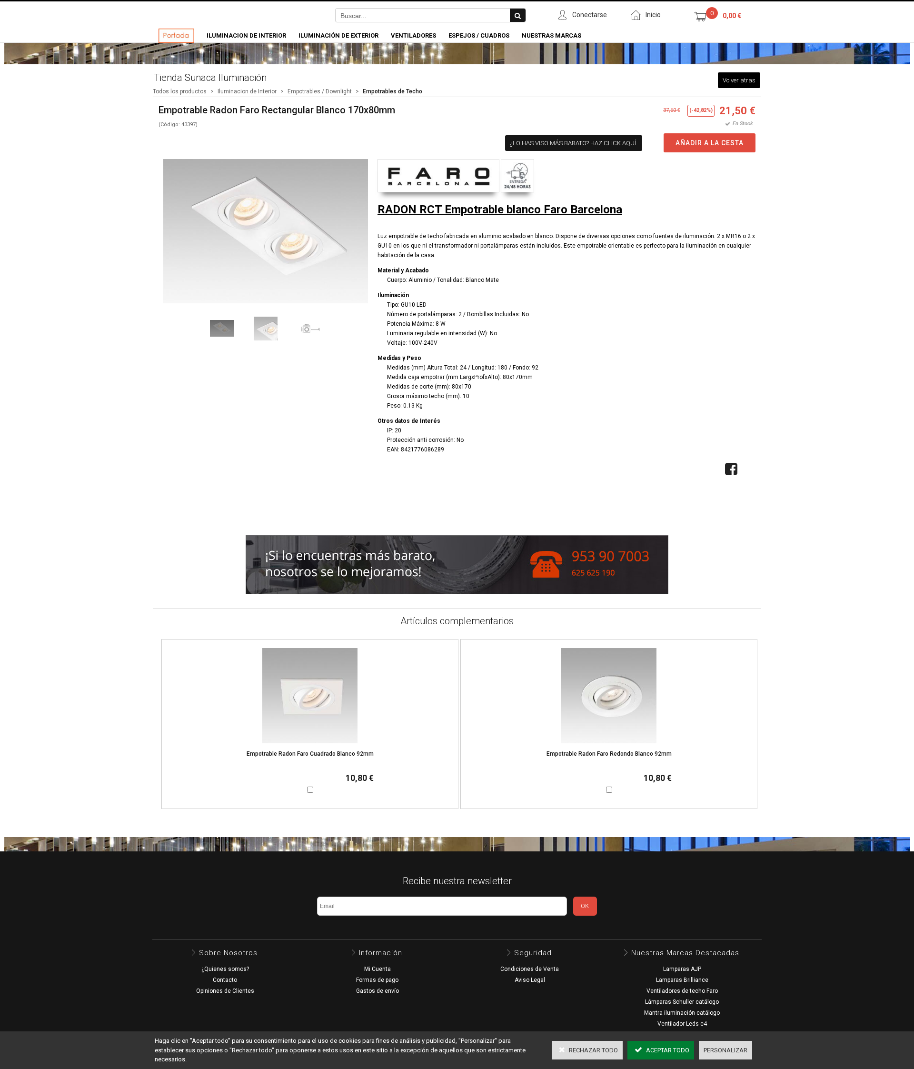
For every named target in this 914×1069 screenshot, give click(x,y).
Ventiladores (413, 35)
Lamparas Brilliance (682, 980)
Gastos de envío (377, 991)
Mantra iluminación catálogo (682, 1012)
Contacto (225, 980)
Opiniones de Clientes (225, 991)
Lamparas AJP (682, 969)
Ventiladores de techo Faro (682, 991)
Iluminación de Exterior (338, 35)
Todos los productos (180, 91)
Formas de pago (377, 980)
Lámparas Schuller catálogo (682, 1002)
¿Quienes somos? (225, 969)
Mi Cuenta (377, 969)
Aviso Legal (530, 980)
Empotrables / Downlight (320, 91)
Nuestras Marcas (551, 35)
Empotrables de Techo (392, 91)
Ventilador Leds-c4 (682, 1023)
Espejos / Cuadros (478, 35)
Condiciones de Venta (529, 969)
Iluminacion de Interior (246, 35)
